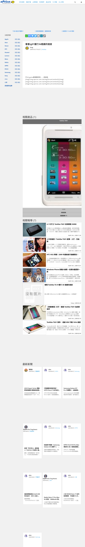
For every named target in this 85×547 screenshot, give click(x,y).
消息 (16, 39)
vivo (6, 79)
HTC (6, 49)
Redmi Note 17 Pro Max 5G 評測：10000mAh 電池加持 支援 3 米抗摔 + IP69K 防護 (52, 498)
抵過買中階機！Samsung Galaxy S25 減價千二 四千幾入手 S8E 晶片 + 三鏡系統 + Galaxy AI (51, 445)
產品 (19, 39)
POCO (6, 69)
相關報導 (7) (63, 215)
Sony (6, 76)
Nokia (6, 62)
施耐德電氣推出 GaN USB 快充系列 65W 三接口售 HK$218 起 (32, 495)
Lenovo (7, 56)
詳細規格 (63, 212)
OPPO (6, 66)
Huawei (7, 52)
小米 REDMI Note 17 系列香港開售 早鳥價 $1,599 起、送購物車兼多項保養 (71, 495)
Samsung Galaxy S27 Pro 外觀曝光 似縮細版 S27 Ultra (71, 389)
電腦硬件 (37, 371)
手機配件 (37, 477)
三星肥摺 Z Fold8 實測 (68, 31)
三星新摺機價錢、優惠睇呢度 (43, 31)
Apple (6, 39)
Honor (7, 46)
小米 (6, 82)
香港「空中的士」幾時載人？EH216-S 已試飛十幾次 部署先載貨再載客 (32, 449)
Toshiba (44, 49)
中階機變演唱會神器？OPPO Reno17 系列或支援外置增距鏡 (52, 389)
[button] (75, 2)
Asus (6, 42)
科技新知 (32, 431)
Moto (6, 59)
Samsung (7, 72)
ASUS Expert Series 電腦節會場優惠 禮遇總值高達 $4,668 (32, 389)
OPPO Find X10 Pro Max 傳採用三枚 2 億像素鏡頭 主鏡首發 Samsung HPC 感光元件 (72, 445)
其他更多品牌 (8, 85)
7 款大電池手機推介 (17, 31)
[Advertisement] (52, 63)
